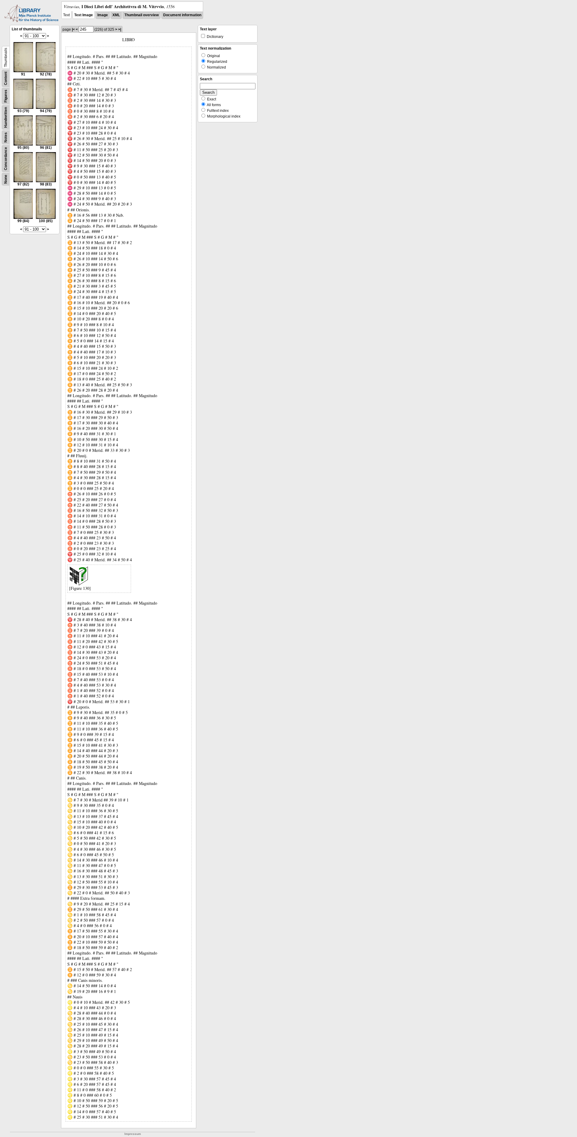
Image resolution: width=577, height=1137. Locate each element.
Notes (6, 137)
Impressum (132, 1133)
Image (102, 15)
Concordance (6, 158)
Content (6, 78)
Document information (182, 15)
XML (116, 15)
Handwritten (6, 117)
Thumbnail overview (141, 15)
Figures (6, 96)
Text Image (83, 15)
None (6, 179)
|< (73, 29)
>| (119, 29)
